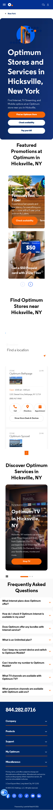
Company (11, 721)
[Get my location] (45, 355)
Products (10, 731)
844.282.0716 (20, 710)
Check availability (26, 123)
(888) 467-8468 (15, 399)
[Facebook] (8, 796)
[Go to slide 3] (32, 576)
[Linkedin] (39, 796)
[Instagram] (14, 796)
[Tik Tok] (26, 796)
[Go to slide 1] (20, 576)
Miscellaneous (13, 762)
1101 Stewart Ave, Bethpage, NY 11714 (25, 394)
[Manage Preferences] (4, 792)
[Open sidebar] (4, 5)
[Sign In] (48, 4)
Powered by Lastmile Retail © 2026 (27, 807)
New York (11, 14)
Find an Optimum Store (26, 115)
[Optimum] (10, 4)
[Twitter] (20, 796)
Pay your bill (26, 131)
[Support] (43, 4)
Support (10, 742)
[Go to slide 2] (27, 576)
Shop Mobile (26, 561)
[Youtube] (33, 796)
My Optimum (13, 752)
